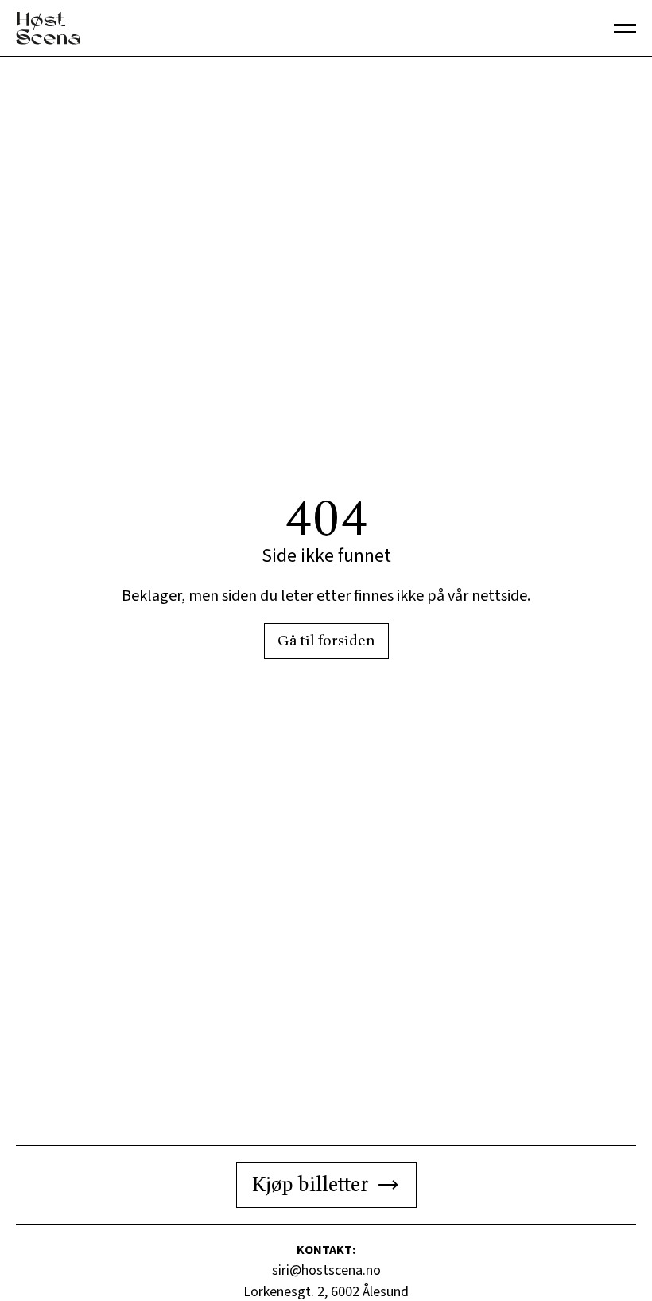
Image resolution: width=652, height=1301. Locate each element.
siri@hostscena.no (326, 1270)
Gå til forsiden (326, 641)
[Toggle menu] (625, 28)
